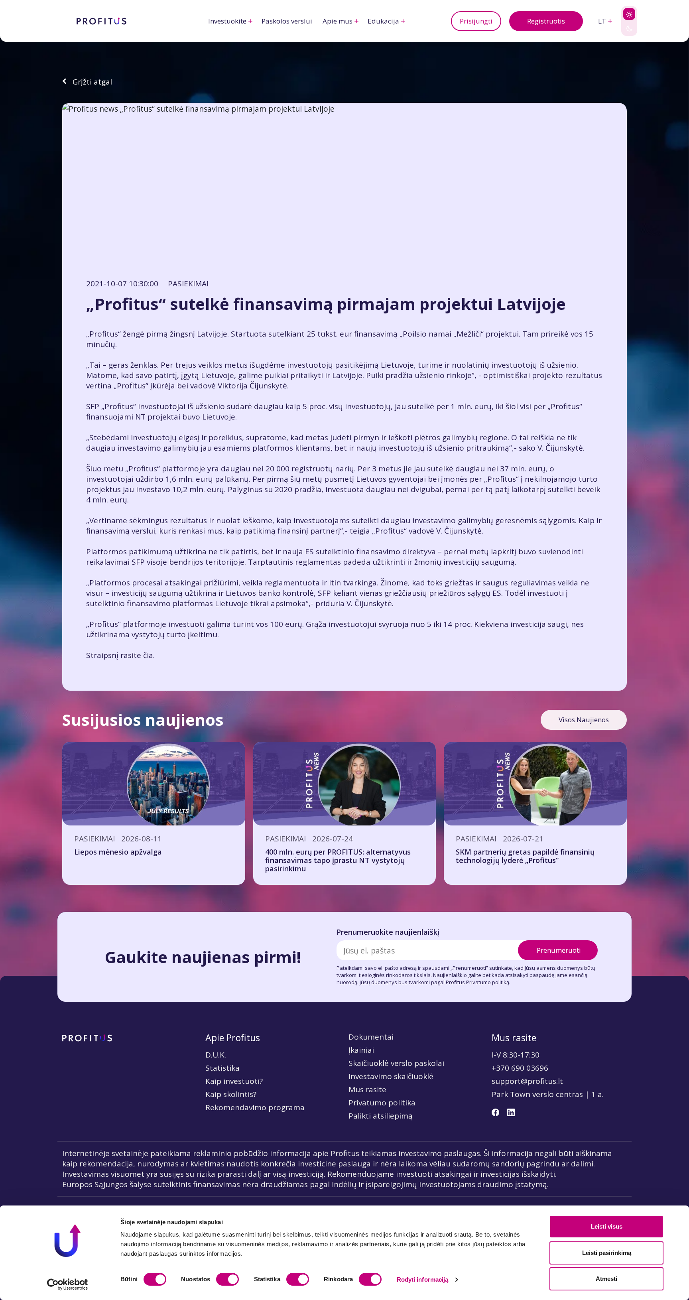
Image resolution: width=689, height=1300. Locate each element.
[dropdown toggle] (250, 21)
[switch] (227, 1279)
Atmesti (606, 1278)
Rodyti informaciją (423, 1279)
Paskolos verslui (287, 21)
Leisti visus (606, 1226)
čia (148, 655)
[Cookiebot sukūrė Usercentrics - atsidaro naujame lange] (67, 1284)
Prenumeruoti (559, 950)
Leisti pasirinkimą (606, 1252)
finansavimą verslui (120, 531)
